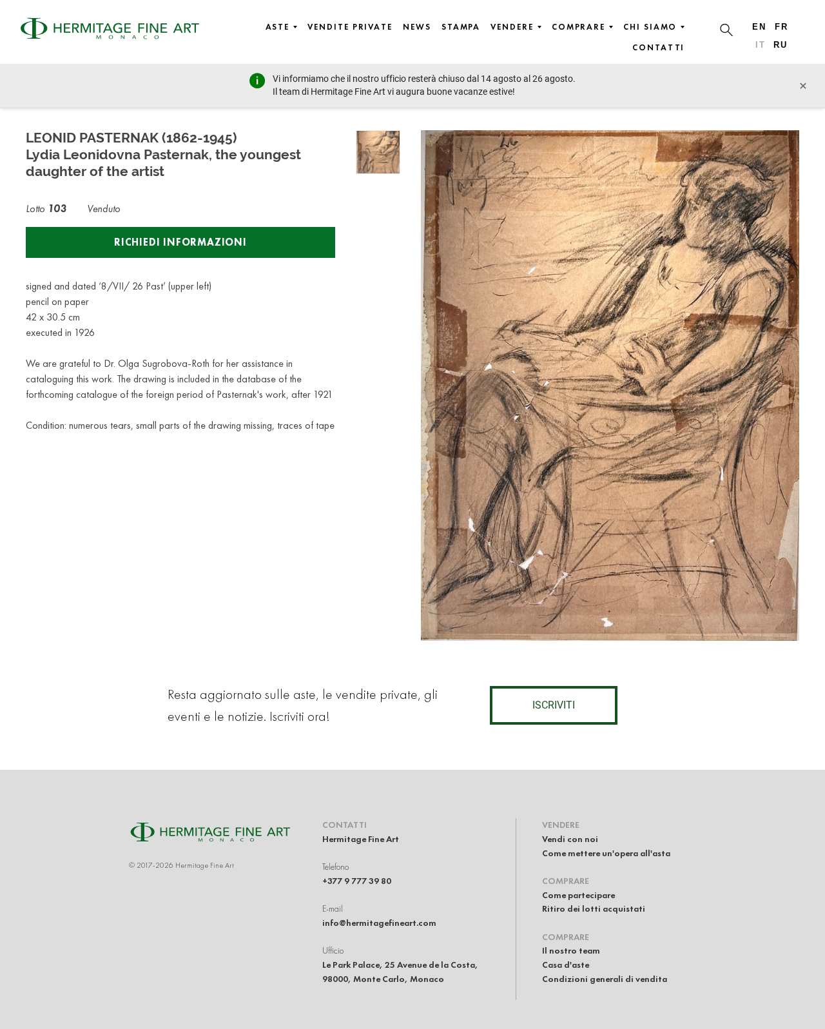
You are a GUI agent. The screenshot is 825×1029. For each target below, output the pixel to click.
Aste (278, 27)
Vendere (511, 27)
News (417, 27)
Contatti (658, 48)
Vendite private (350, 27)
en (759, 27)
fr (781, 27)
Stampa (461, 27)
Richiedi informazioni (180, 242)
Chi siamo (650, 27)
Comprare (578, 27)
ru (780, 45)
